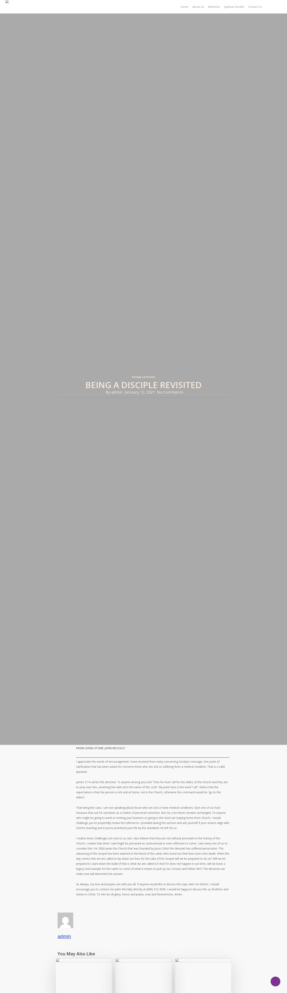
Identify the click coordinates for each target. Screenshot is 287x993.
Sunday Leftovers (143, 377)
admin (117, 392)
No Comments (170, 392)
